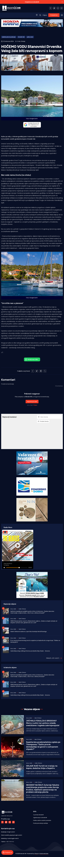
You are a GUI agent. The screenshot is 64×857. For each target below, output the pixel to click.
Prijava (45, 15)
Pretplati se (53, 15)
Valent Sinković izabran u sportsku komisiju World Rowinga (28, 631)
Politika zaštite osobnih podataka (42, 820)
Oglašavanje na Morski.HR (40, 817)
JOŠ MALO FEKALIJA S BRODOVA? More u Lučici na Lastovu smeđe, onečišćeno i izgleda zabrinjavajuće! (42, 723)
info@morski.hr (11, 832)
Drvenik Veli (21, 37)
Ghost (36, 853)
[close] (62, 2)
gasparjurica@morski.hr (15, 835)
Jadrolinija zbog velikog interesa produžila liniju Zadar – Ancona (30, 651)
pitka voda (30, 37)
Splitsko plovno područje (8, 37)
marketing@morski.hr (13, 838)
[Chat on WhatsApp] (32, 359)
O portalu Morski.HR (38, 815)
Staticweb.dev (44, 853)
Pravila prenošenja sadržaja (40, 823)
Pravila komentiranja (7, 384)
